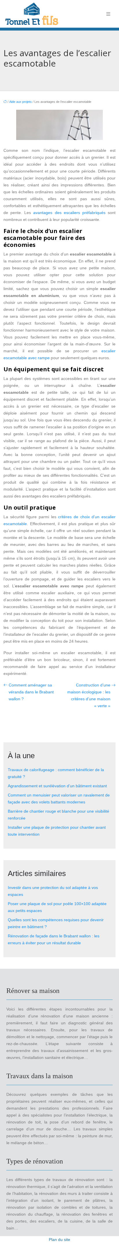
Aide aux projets (20, 101)
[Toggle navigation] (108, 14)
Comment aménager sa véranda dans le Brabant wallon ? (31, 692)
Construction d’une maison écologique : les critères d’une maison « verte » (88, 695)
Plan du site (59, 1239)
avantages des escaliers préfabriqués (69, 212)
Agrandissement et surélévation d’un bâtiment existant (57, 786)
